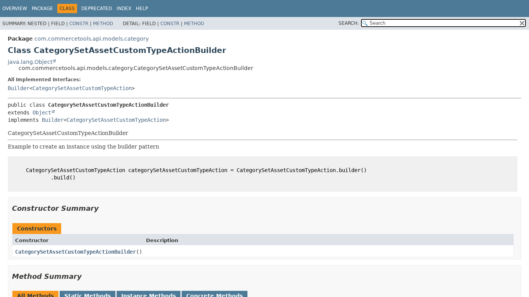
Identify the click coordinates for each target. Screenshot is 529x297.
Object (42, 112)
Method (103, 23)
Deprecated (96, 8)
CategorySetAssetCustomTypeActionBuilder (75, 252)
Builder (18, 88)
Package (42, 8)
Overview (14, 8)
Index (124, 8)
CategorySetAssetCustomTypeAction (82, 88)
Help (142, 8)
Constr (78, 23)
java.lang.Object (30, 62)
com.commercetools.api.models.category (91, 39)
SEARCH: (348, 23)
